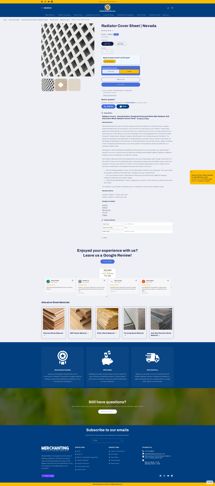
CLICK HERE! (107, 261)
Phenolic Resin (115, 463)
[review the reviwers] (72, 280)
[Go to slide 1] (106, 296)
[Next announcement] (133, 1)
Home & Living (54, 19)
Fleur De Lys (106, 210)
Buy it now (120, 84)
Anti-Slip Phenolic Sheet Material (161, 334)
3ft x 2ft (120, 44)
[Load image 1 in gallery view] (48, 85)
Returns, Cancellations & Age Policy (87, 457)
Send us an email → (107, 411)
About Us (79, 454)
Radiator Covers (64, 19)
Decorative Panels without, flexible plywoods (35, 19)
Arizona (104, 205)
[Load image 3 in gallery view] (74, 85)
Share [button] (105, 237)
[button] (46, 8)
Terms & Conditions (82, 460)
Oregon (104, 215)
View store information (109, 95)
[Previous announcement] (81, 1)
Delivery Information (83, 463)
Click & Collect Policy (83, 466)
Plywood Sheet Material (53, 333)
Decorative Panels (14, 19)
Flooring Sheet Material (134, 333)
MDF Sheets (114, 454)
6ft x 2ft (107, 44)
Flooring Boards (115, 460)
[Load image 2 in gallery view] (61, 85)
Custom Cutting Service (118, 451)
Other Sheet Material (106, 333)
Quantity (103, 48)
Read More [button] (81, 293)
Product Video (143, 118)
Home (5, 19)
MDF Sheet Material (78, 333)
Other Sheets (114, 457)
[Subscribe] (121, 440)
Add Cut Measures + (109, 61)
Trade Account (81, 469)
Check (129, 71)
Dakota (104, 207)
